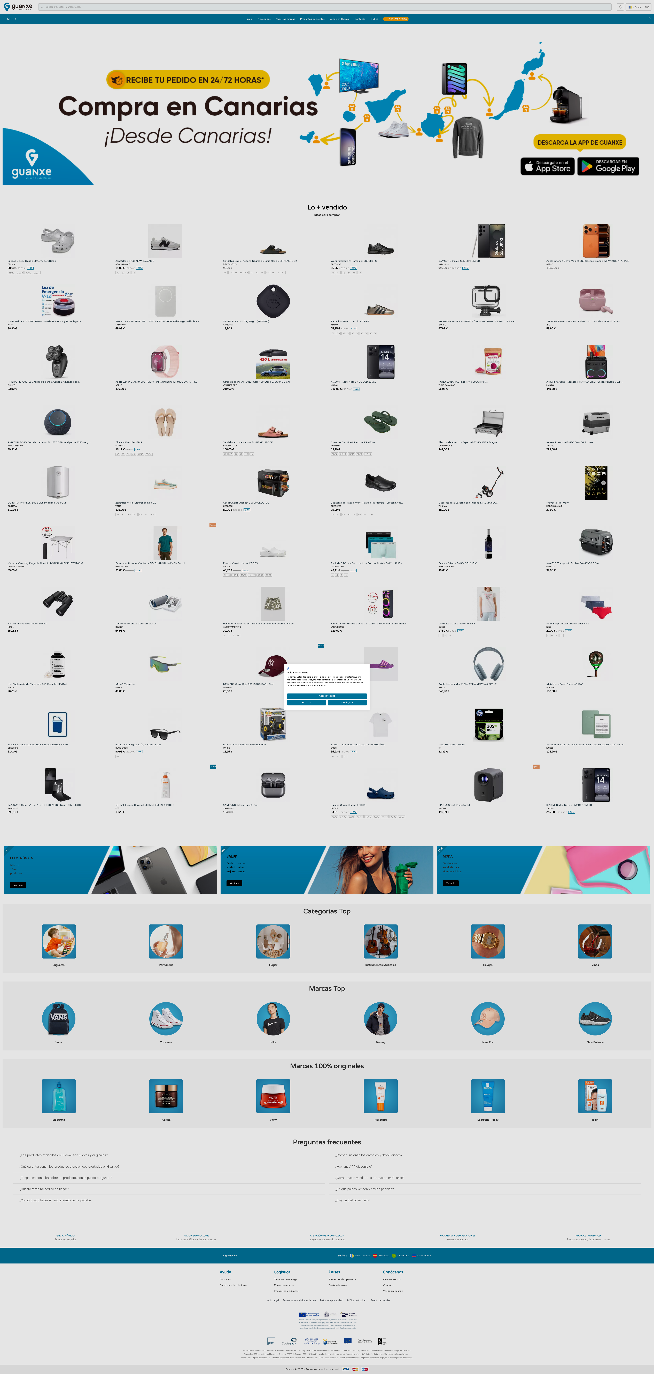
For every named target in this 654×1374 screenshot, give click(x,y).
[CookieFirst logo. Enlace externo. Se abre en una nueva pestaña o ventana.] (288, 668)
